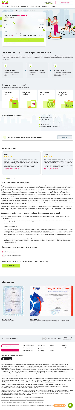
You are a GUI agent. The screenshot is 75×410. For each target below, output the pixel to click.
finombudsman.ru (49, 382)
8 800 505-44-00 (48, 2)
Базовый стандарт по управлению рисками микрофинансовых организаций (22, 402)
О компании (45, 6)
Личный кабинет (65, 2)
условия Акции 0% (64, 393)
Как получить (5, 6)
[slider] (14, 23)
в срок (15, 42)
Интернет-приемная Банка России (10, 376)
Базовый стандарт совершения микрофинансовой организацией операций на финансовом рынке (28, 405)
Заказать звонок (49, 3)
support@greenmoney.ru (54, 338)
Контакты (53, 6)
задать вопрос (11, 265)
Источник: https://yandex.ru (51, 168)
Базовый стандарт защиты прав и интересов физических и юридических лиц (22, 400)
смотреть (65, 137)
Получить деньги (10, 350)
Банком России (38, 366)
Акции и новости (35, 6)
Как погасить (15, 6)
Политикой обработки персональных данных (22, 386)
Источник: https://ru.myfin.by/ (11, 168)
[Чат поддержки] (70, 405)
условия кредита (49, 393)
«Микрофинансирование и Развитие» (33, 369)
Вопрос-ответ (24, 6)
